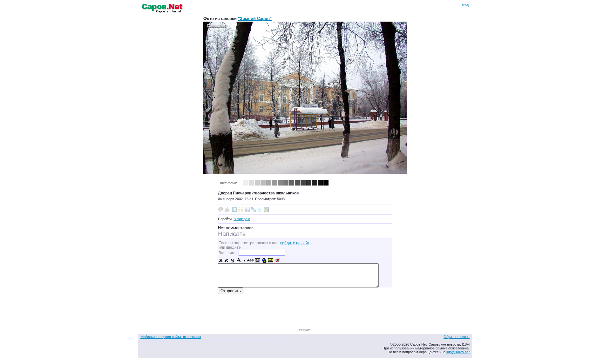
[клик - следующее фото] (305, 172)
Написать (232, 233)
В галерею (242, 219)
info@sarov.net (458, 352)
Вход (465, 5)
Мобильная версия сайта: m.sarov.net (170, 337)
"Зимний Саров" (255, 18)
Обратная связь (457, 337)
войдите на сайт (294, 243)
